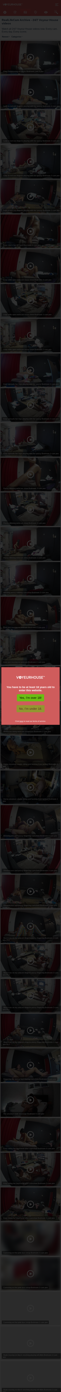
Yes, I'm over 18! (30, 697)
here (21, 721)
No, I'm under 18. (30, 708)
